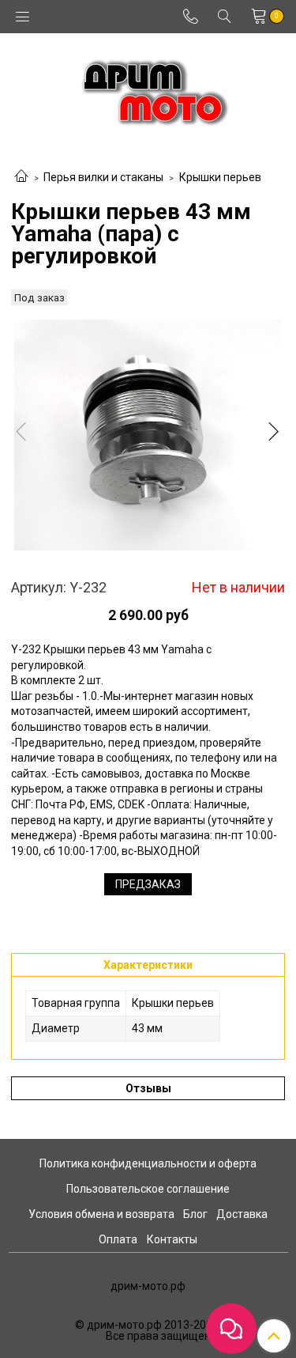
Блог (195, 1214)
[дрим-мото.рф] (148, 88)
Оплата (118, 1239)
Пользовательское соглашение (148, 1188)
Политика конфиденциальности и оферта (148, 1163)
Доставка (242, 1214)
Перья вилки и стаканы (103, 177)
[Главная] (21, 177)
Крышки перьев (220, 177)
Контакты (172, 1239)
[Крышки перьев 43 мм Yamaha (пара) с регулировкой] (148, 435)
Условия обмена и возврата (101, 1214)
